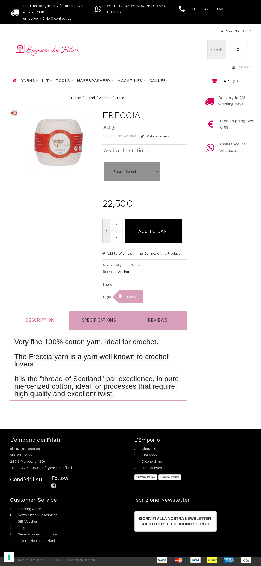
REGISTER (242, 31)
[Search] (238, 49)
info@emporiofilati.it (58, 468)
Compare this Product (162, 253)
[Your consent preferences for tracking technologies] (9, 557)
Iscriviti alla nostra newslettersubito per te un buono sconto (175, 521)
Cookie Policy (169, 477)
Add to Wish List (120, 253)
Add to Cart (154, 231)
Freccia (120, 98)
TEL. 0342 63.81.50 (207, 9)
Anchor (105, 98)
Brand (90, 98)
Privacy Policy (145, 477)
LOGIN (222, 31)
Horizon (89, 560)
